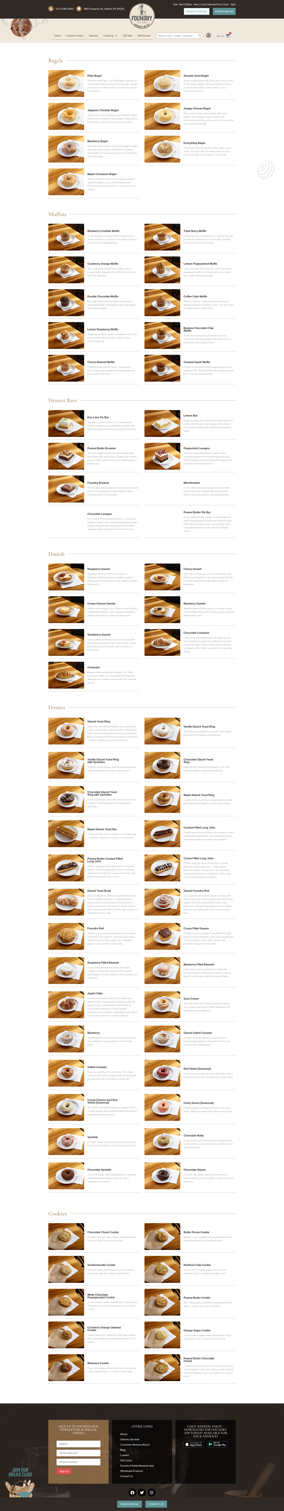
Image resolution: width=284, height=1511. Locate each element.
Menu (57, 35)
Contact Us (126, 1476)
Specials (93, 35)
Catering (108, 35)
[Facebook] (132, 1493)
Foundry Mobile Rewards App (137, 1465)
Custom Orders (75, 35)
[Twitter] (142, 1493)
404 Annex (144, 35)
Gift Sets (127, 35)
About (123, 1433)
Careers (124, 1455)
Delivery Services (129, 1439)
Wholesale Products (131, 1470)
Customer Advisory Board (135, 1444)
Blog (122, 1449)
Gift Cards (126, 1460)
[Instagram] (151, 1493)
